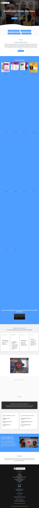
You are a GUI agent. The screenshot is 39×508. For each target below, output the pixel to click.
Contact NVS (19, 481)
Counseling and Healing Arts (13, 30)
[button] (21, 51)
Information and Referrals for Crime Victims (19, 477)
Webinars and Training (26, 33)
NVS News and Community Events (19, 479)
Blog (19, 482)
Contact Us (14, 18)
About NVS (25, 1)
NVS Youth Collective (35, 1)
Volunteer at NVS (19, 478)
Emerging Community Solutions (14, 33)
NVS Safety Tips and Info (26, 30)
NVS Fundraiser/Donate (19, 480)
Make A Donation (22, 18)
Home (23, 1)
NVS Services (30, 1)
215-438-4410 (21, 493)
